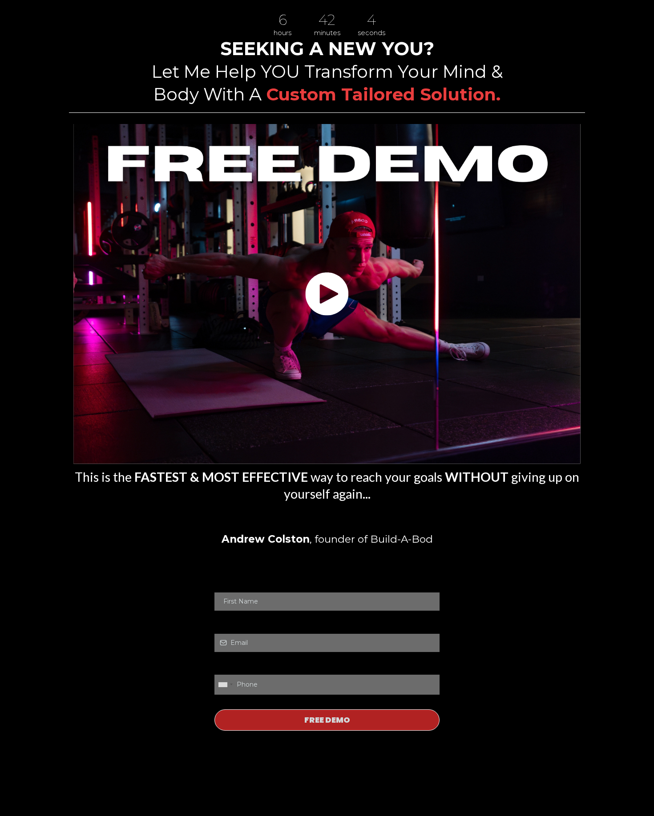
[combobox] (225, 684)
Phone (226, 665)
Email (225, 624)
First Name (231, 583)
